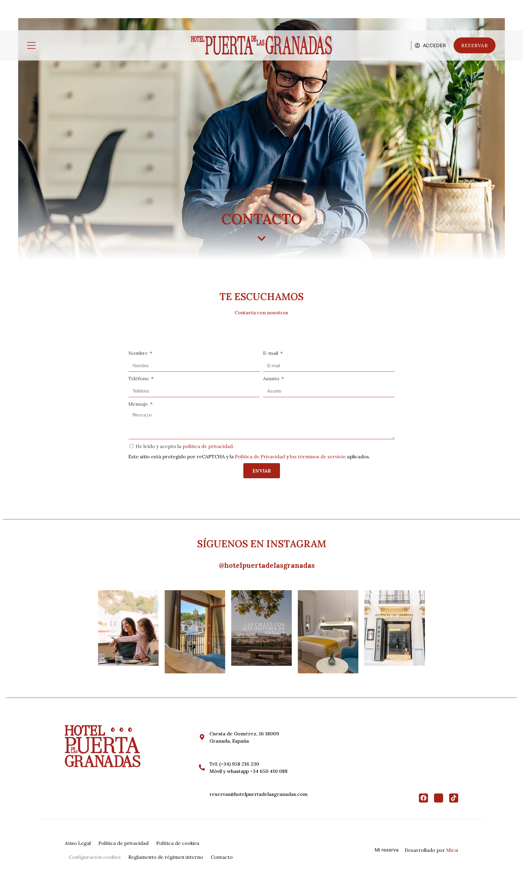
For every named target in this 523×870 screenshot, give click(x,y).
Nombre (138, 353)
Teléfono (139, 378)
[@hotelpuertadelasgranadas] (212, 565)
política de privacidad (208, 446)
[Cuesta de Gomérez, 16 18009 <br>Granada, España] (202, 737)
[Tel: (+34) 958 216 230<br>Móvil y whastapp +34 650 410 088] (202, 767)
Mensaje (138, 404)
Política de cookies (177, 843)
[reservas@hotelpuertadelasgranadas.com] (202, 794)
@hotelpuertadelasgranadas (267, 565)
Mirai (452, 850)
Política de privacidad (123, 843)
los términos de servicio (318, 456)
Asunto (272, 378)
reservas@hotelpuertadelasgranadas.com (258, 794)
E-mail (271, 353)
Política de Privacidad (260, 456)
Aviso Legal (78, 843)
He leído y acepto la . (185, 446)
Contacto (222, 857)
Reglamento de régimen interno (165, 857)
